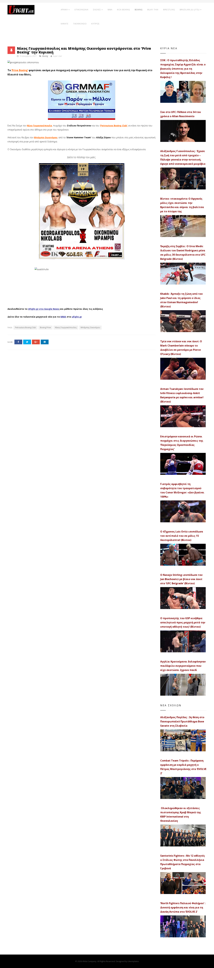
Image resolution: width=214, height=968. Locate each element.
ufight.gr (77, 316)
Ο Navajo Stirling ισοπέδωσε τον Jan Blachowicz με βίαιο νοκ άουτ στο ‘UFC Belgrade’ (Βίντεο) (181, 579)
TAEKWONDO (80, 23)
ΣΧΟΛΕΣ (97, 9)
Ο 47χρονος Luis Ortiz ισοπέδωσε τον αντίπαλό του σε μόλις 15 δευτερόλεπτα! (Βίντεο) (181, 536)
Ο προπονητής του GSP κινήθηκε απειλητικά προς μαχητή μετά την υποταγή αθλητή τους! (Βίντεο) (182, 622)
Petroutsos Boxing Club (25, 327)
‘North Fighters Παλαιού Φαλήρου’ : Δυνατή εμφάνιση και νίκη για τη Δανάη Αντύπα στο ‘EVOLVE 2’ (182, 907)
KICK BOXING (123, 9)
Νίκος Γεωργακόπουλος (66, 327)
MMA (110, 9)
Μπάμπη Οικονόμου (45, 137)
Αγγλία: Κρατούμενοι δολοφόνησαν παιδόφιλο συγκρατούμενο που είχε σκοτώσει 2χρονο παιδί (183, 666)
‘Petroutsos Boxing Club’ (114, 125)
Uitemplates (133, 961)
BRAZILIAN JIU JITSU (190, 9)
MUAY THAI (152, 9)
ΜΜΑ (63, 316)
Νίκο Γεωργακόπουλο (39, 125)
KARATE (64, 23)
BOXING (139, 9)
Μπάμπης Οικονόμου (90, 327)
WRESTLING (169, 9)
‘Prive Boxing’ (19, 70)
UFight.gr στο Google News (43, 308)
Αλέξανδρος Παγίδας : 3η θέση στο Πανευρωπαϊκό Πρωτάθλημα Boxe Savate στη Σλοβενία (182, 721)
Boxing (45, 56)
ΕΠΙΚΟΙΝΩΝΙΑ (81, 9)
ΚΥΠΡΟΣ (95, 23)
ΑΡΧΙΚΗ (64, 9)
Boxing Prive (45, 327)
